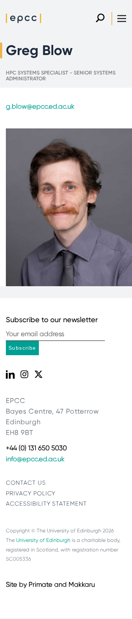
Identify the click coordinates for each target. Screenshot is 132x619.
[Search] (100, 18)
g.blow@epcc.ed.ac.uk (40, 106)
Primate (40, 584)
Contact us (26, 482)
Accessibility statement (46, 503)
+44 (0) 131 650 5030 (36, 448)
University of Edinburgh (43, 540)
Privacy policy (30, 493)
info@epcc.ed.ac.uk (35, 459)
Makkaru (82, 584)
